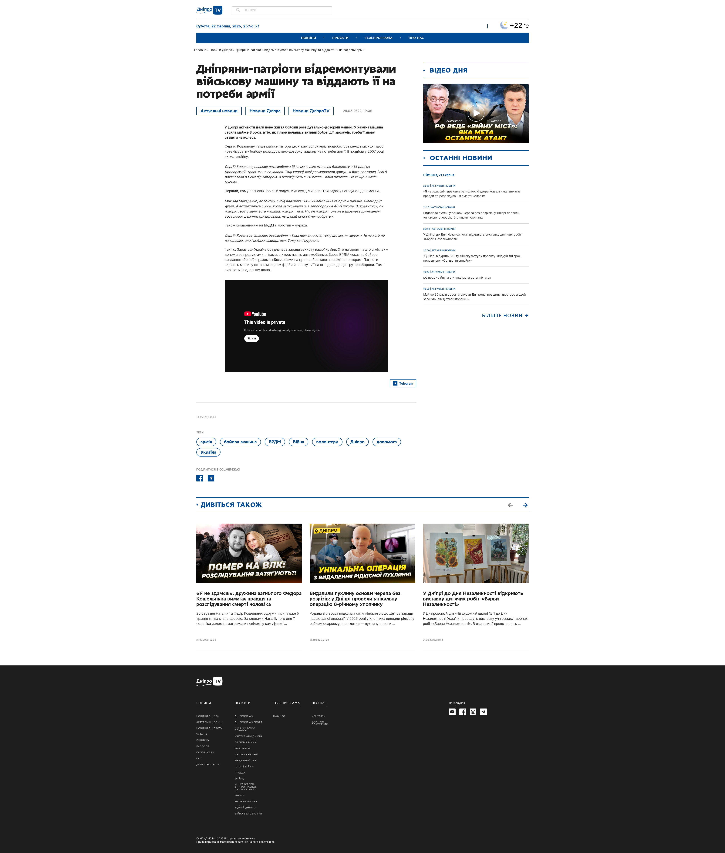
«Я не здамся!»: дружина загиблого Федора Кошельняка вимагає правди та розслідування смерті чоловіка (249, 599)
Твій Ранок (243, 748)
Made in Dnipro (246, 801)
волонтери (327, 441)
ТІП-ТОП (240, 795)
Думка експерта (208, 764)
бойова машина (240, 441)
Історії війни (244, 766)
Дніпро (357, 441)
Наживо (279, 716)
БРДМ (275, 441)
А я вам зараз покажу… (245, 729)
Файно (239, 778)
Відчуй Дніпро (245, 807)
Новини (308, 38)
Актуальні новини (219, 110)
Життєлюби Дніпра (248, 736)
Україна (208, 452)
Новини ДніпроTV (311, 110)
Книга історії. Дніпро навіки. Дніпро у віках (246, 787)
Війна (298, 441)
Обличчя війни (246, 742)
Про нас (416, 38)
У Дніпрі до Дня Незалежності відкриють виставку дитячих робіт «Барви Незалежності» (473, 599)
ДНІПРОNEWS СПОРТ (248, 722)
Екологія (203, 746)
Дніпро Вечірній (246, 754)
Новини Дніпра (221, 50)
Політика (203, 740)
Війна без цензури (248, 813)
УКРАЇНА (202, 734)
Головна (200, 50)
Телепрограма (379, 38)
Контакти (319, 716)
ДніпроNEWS (244, 716)
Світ (199, 758)
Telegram (406, 383)
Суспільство (205, 752)
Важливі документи (320, 723)
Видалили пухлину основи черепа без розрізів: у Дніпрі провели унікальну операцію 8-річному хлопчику (355, 599)
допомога (387, 441)
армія (206, 441)
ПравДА (240, 772)
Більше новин (502, 315)
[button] (525, 504)
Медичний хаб (245, 760)
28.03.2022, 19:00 (357, 111)
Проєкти (340, 38)
